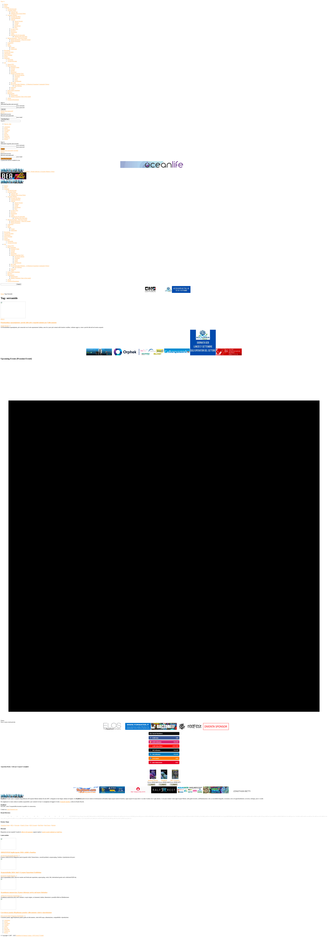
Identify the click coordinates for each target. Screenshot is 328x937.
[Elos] (112, 729)
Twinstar (76, 818)
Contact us (7, 137)
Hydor (237, 816)
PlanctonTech (319, 816)
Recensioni (7, 50)
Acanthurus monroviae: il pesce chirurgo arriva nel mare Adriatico (24, 892)
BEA (12, 825)
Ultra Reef (90, 818)
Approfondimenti (15, 18)
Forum (6, 56)
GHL (229, 816)
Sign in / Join (7, 124)
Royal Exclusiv (39, 818)
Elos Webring (18, 86)
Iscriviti (6, 134)
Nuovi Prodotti (8, 55)
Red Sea (11, 818)
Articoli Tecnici (18, 21)
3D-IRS (72, 816)
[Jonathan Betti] (242, 793)
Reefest (54, 825)
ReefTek (27, 818)
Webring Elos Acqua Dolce (18, 13)
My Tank (13, 82)
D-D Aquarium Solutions (181, 816)
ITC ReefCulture (243, 816)
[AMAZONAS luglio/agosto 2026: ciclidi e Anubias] (8, 849)
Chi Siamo (7, 130)
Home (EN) (11, 64)
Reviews (10, 92)
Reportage (13, 72)
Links (5, 133)
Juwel (253, 816)
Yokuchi (117, 818)
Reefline (23, 818)
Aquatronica (143, 816)
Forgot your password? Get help (9, 150)
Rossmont (32, 818)
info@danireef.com (12, 809)
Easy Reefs (200, 816)
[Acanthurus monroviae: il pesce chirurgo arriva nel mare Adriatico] (8, 889)
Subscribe (6, 136)
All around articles (19, 75)
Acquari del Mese (15, 16)
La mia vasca (14, 29)
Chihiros (164, 816)
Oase (303, 816)
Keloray (257, 816)
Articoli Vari (14, 12)
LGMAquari (263, 816)
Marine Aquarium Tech (17, 73)
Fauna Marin (210, 816)
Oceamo (307, 816)
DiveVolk (195, 816)
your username (20, 105)
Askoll (148, 816)
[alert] (164, 542)
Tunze (72, 818)
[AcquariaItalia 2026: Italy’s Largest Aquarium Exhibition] (8, 869)
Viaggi (9, 46)
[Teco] (99, 355)
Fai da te (13, 30)
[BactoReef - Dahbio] (164, 729)
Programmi (14, 32)
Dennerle (189, 816)
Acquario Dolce (12, 10)
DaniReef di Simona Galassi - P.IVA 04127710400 (30, 935)
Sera (56, 818)
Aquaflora (106, 816)
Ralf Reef (40, 825)
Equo (205, 816)
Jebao (249, 816)
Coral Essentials (170, 816)
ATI (151, 816)
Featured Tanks (15, 67)
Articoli (13, 19)
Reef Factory (17, 818)
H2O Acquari (33, 825)
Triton (68, 818)
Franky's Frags (24, 825)
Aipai (92, 816)
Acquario (6, 7)
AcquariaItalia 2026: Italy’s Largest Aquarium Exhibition (21, 872)
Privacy (3, 112)
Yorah (121, 818)
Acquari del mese (8, 52)
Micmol (276, 816)
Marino (6, 4)
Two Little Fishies (83, 818)
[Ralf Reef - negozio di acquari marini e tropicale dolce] (164, 793)
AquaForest (111, 816)
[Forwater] (138, 729)
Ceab (159, 816)
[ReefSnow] (86, 793)
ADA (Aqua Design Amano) (80, 816)
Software (13, 87)
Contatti (6, 131)
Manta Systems (270, 816)
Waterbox (96, 818)
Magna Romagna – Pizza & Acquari (17, 38)
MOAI (280, 816)
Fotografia (7, 58)
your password (20, 107)
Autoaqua (155, 816)
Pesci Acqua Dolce (6, 916)
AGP (89, 816)
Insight (13, 70)
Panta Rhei (312, 816)
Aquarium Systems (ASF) (127, 816)
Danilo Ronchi (5, 326)
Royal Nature (47, 818)
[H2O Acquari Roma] (177, 355)
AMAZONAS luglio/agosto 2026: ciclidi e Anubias (18, 852)
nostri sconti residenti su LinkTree (52, 832)
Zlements (126, 818)
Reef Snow (47, 825)
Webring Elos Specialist (20, 36)
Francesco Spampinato (13, 895)
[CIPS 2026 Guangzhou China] (229, 355)
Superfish (60, 818)
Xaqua (112, 818)
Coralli (16, 24)
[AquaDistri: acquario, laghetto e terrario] (190, 793)
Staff (9, 44)
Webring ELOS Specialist (18, 35)
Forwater (17, 825)
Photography (11, 93)
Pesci (15, 27)
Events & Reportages (13, 99)
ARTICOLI (4, 895)
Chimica (16, 23)
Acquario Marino (12, 15)
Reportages (4, 875)
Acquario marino (65, 801)
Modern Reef (286, 816)
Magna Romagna (15, 41)
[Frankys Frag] (216, 793)
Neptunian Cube (294, 816)
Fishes (16, 79)
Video (12, 33)
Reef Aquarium (12, 66)
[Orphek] (125, 355)
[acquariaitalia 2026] (203, 355)
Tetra (64, 818)
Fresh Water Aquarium (14, 90)
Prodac (6, 818)
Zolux (130, 818)
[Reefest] (190, 729)
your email (19, 117)
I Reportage (7, 53)
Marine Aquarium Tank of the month (21, 96)
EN (5, 62)
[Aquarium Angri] (112, 793)
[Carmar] (151, 355)
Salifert (52, 818)
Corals (16, 78)
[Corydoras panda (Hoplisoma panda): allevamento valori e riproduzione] (8, 909)
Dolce (5, 6)
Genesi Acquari (223, 816)
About (9, 98)
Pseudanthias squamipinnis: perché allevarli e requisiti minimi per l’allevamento (29, 322)
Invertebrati (17, 26)
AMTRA (101, 816)
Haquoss (233, 816)
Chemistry (17, 76)
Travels (13, 69)
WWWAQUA (107, 818)
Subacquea (14, 49)
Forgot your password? (7, 111)
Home (2, 294)
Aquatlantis (136, 816)
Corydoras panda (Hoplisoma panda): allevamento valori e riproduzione (26, 912)
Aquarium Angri (5, 825)
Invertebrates (17, 81)
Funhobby (216, 816)
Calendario (10, 42)
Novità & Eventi (12, 9)
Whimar (101, 818)
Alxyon (96, 816)
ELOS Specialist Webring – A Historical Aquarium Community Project (30, 84)
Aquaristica (117, 816)
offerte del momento (27, 832)
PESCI (2, 319)
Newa (300, 816)
